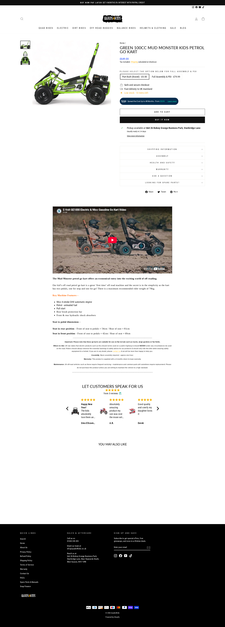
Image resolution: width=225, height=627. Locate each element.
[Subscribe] (148, 547)
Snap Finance (25, 586)
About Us (23, 547)
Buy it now (162, 120)
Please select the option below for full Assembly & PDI (158, 71)
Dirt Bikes (79, 28)
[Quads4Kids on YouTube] (125, 555)
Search (23, 539)
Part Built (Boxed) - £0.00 (134, 76)
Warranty (162, 169)
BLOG (183, 28)
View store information (136, 136)
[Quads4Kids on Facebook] (120, 555)
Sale (173, 28)
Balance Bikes (126, 28)
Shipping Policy (26, 560)
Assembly (162, 156)
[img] (112, 390)
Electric (63, 28)
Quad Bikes (46, 28)
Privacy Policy (25, 552)
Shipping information (162, 149)
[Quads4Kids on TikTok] (130, 555)
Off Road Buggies (101, 28)
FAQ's (22, 578)
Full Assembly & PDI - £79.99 (166, 76)
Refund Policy (25, 556)
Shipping (134, 62)
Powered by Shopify (112, 617)
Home (122, 43)
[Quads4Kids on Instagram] (115, 555)
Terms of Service (27, 565)
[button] (68, 408)
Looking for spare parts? (162, 183)
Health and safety (162, 163)
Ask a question (162, 176)
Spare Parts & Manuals (29, 582)
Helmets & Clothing (153, 28)
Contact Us (24, 573)
